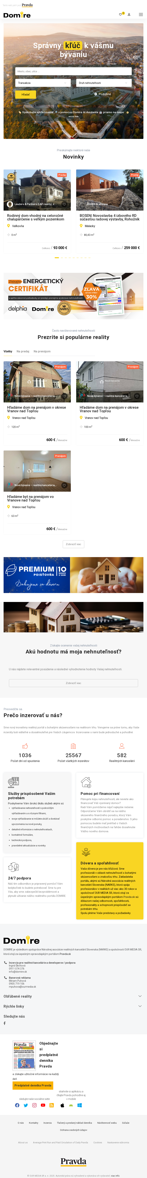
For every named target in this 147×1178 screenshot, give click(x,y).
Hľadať (26, 94)
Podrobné (104, 94)
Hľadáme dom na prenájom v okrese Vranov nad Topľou (36, 409)
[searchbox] (74, 71)
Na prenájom (42, 351)
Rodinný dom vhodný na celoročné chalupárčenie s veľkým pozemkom (35, 217)
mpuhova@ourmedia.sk (22, 986)
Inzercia (48, 1123)
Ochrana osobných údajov (73, 1130)
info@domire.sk (18, 971)
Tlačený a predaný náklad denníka (74, 1123)
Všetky (8, 351)
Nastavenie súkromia (118, 1142)
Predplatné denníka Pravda (33, 1085)
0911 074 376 (16, 968)
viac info (115, 1176)
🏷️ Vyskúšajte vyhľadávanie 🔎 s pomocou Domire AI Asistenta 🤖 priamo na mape (71, 112)
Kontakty (33, 1123)
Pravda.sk (129, 897)
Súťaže (125, 1123)
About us (23, 1142)
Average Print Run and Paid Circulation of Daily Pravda (60, 1142)
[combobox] (73, 71)
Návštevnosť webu (107, 1123)
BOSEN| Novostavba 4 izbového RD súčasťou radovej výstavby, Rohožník (109, 217)
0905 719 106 (16, 983)
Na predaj (23, 351)
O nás (21, 1123)
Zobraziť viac (73, 544)
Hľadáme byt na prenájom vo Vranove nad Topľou (30, 498)
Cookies (97, 1142)
